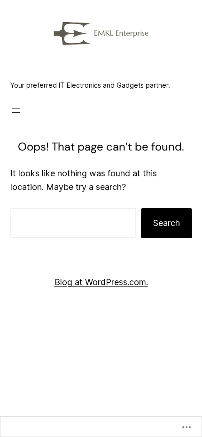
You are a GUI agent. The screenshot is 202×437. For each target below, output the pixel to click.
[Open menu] (16, 110)
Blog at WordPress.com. (101, 282)
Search (166, 223)
